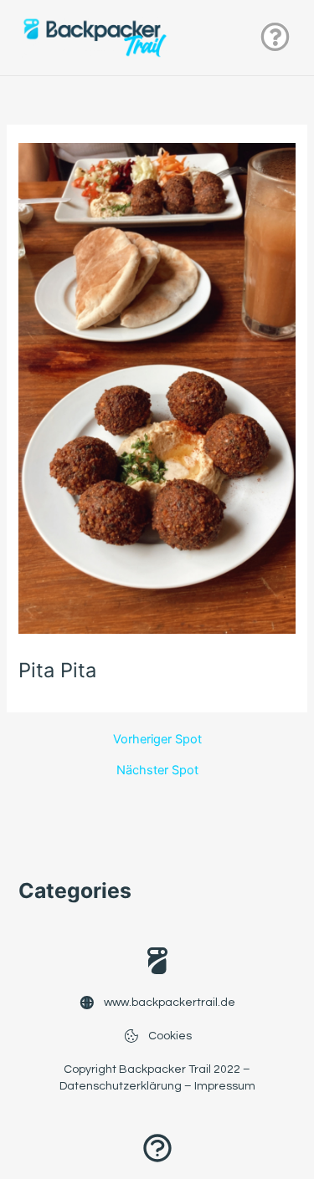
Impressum (224, 1086)
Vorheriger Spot (157, 739)
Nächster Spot (157, 770)
